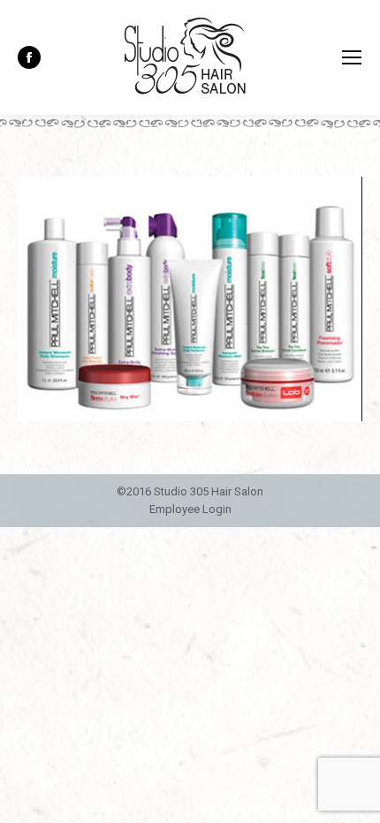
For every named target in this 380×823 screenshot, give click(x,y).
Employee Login (190, 509)
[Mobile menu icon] (351, 57)
